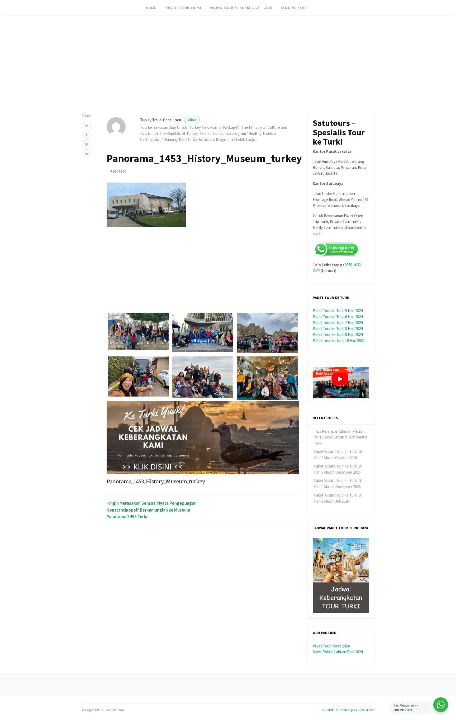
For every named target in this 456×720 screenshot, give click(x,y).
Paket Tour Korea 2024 (331, 646)
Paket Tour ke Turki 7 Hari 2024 (338, 322)
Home (151, 8)
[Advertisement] (158, 37)
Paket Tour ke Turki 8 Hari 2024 (338, 328)
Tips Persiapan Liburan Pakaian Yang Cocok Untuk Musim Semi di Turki (341, 437)
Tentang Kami (293, 8)
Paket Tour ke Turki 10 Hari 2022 (338, 340)
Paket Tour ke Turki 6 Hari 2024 (338, 316)
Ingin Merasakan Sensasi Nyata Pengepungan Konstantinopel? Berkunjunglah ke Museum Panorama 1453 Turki (152, 509)
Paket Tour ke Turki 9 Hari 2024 (338, 334)
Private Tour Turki (183, 8)
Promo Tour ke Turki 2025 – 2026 (241, 8)
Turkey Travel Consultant (168, 119)
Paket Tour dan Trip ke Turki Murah (350, 710)
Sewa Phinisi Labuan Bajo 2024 (338, 651)
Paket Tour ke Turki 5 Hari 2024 (338, 310)
